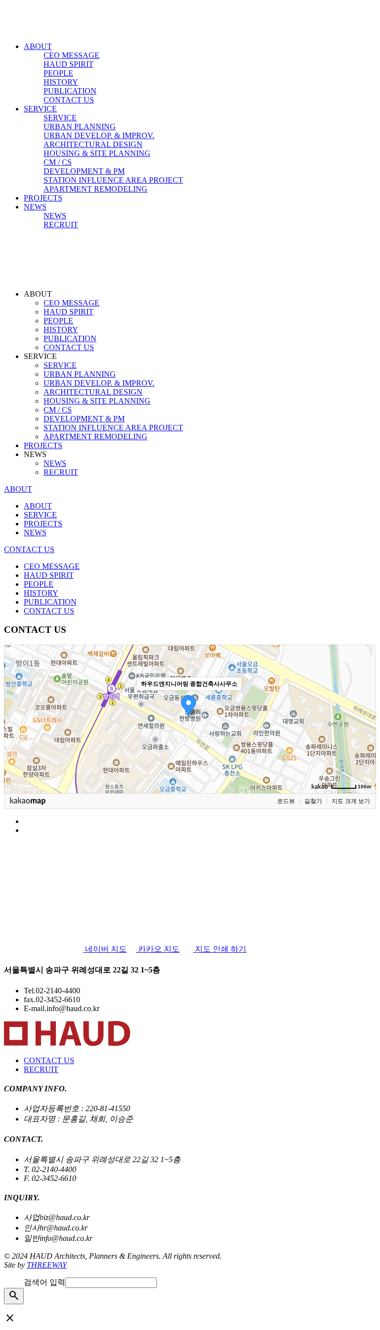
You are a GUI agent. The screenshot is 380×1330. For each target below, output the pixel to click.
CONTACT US (69, 100)
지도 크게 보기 (351, 801)
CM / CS (58, 162)
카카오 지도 (158, 949)
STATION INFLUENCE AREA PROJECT (113, 180)
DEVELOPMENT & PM (84, 171)
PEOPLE (58, 73)
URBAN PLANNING (80, 126)
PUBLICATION (70, 91)
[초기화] (363, 736)
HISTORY (61, 82)
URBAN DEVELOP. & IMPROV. (99, 135)
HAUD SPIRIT (69, 64)
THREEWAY (47, 1265)
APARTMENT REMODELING (95, 189)
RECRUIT (61, 224)
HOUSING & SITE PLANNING (97, 153)
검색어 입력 (44, 1282)
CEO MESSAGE (71, 55)
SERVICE (40, 108)
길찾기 (313, 801)
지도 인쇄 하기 (219, 949)
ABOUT (38, 46)
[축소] (363, 717)
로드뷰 (286, 801)
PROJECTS (43, 198)
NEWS (35, 207)
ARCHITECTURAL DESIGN (93, 144)
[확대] (363, 701)
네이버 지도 (105, 949)
